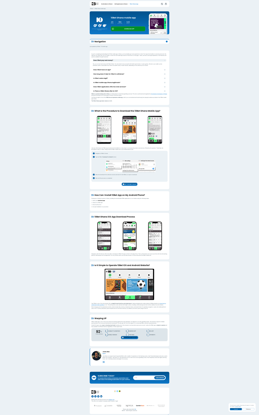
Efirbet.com (111, 399)
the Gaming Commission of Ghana (159, 94)
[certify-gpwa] (119, 405)
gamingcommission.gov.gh (101, 28)
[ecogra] (108, 405)
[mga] (129, 405)
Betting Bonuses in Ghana (121, 4)
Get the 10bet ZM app (130, 184)
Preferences (248, 409)
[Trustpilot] (98, 405)
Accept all (236, 409)
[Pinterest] (98, 396)
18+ (135, 409)
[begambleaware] (140, 405)
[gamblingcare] (151, 405)
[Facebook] (92, 396)
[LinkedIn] (101, 396)
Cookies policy (238, 406)
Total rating (99, 334)
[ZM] (120, 391)
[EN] (117, 391)
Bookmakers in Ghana (106, 4)
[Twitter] (95, 396)
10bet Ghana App (134, 4)
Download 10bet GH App (130, 337)
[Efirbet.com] (95, 4)
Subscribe (159, 378)
